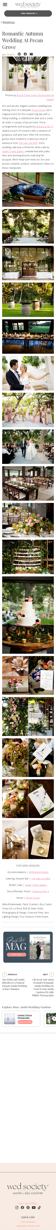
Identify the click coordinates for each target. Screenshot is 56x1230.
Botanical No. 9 (44, 126)
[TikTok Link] (39, 1208)
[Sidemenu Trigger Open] (5, 4)
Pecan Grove (39, 110)
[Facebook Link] (22, 1208)
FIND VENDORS (28, 1222)
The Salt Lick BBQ (28, 143)
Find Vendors (28, 13)
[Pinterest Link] (28, 1208)
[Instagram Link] (17, 1208)
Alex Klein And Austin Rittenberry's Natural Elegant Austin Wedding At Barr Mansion (14, 984)
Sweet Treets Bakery (13, 151)
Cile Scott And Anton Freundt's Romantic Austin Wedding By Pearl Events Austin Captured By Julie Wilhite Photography (43, 987)
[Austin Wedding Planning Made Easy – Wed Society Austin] (28, 5)
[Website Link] (28, 1195)
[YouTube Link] (33, 1208)
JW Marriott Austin (38, 872)
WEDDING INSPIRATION (28, 1226)
